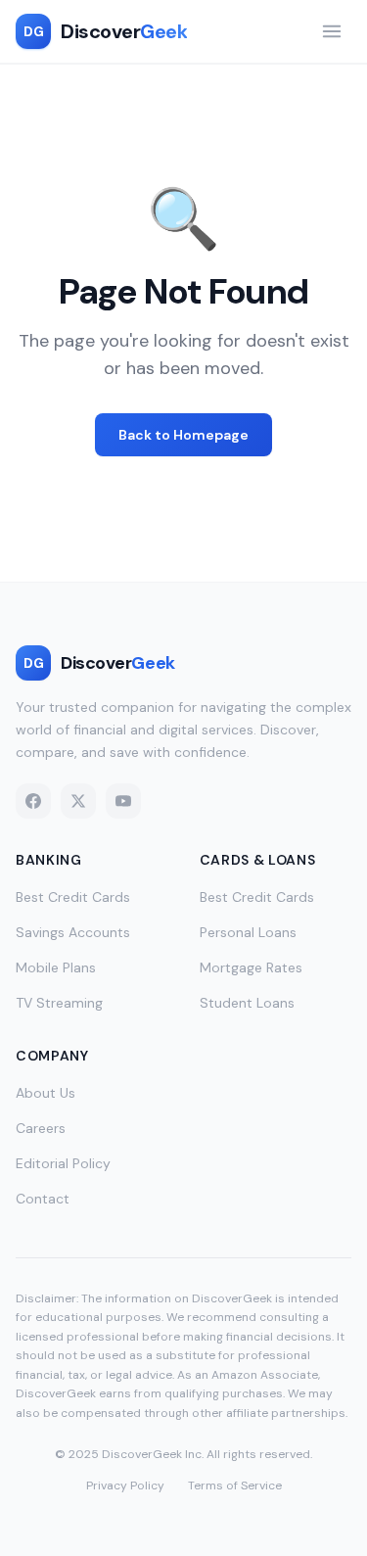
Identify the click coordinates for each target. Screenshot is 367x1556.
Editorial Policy (63, 1163)
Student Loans (247, 1003)
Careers (41, 1128)
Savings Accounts (73, 932)
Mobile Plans (56, 967)
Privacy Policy (125, 1485)
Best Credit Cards (73, 897)
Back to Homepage (183, 435)
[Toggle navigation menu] (331, 31)
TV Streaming (59, 1003)
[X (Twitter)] (78, 801)
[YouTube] (123, 801)
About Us (45, 1093)
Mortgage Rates (251, 967)
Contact (42, 1198)
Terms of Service (235, 1485)
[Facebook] (33, 801)
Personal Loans (248, 932)
